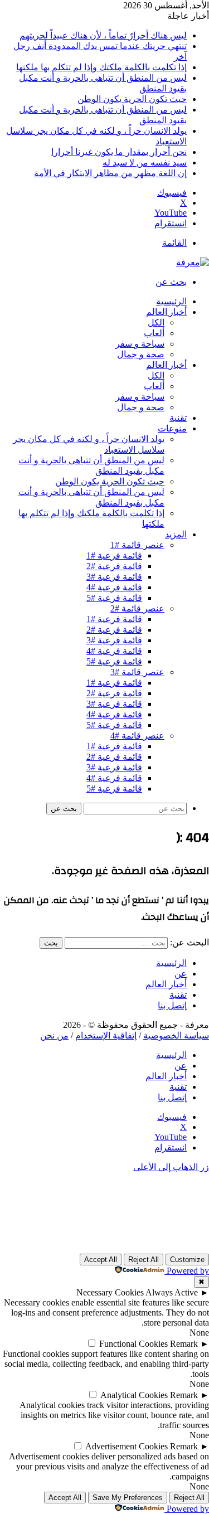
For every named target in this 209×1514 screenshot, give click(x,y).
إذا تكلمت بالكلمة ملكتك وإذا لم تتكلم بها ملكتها (101, 67)
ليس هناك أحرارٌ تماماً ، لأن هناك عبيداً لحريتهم (103, 35)
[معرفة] (192, 262)
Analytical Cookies (134, 1395)
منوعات (172, 428)
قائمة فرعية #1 (114, 555)
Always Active (171, 1292)
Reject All (143, 1259)
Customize (187, 1259)
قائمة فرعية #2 (114, 566)
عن (180, 973)
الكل (156, 322)
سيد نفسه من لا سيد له (145, 162)
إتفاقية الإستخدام (106, 1035)
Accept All (100, 1259)
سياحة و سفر (139, 343)
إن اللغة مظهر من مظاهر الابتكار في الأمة (110, 173)
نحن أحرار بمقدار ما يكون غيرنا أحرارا (119, 152)
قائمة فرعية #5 (114, 598)
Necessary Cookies (110, 1292)
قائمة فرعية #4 (114, 587)
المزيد (176, 534)
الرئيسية (171, 301)
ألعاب (154, 333)
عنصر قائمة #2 (137, 608)
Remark (184, 1343)
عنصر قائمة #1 (137, 545)
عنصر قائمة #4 (137, 735)
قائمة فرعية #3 (114, 576)
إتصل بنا (172, 1005)
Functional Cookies (133, 1343)
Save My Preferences (128, 1497)
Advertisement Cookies (126, 1446)
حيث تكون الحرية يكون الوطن (132, 99)
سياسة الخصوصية (176, 1035)
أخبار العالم (166, 312)
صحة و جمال (140, 354)
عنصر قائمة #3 (137, 672)
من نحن (54, 1035)
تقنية (178, 418)
